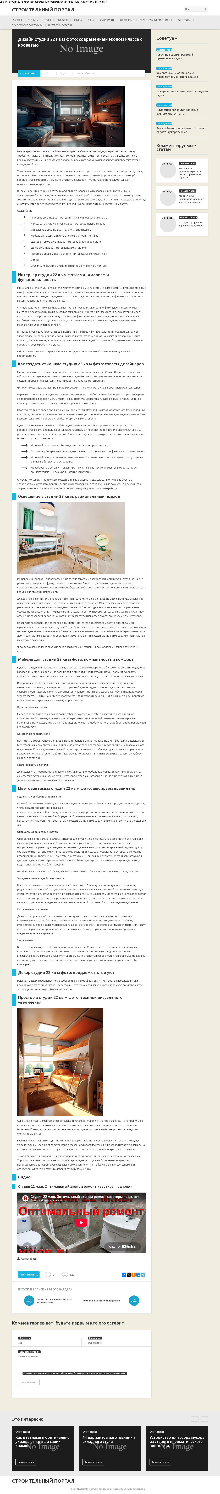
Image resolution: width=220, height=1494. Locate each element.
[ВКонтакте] (124, 1275)
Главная (17, 20)
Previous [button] (195, 1419)
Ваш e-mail (94, 1338)
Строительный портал (43, 9)
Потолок (62, 20)
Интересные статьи (60, 25)
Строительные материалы (156, 20)
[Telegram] (143, 1275)
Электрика (184, 20)
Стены (31, 20)
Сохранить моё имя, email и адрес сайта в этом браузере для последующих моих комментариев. (74, 1373)
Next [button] (204, 1419)
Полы (47, 20)
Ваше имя (25, 1338)
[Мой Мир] (138, 1275)
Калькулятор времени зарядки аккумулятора (191, 224)
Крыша (78, 20)
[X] (129, 1275)
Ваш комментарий (29, 1352)
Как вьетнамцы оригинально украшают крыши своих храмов (191, 199)
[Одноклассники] (133, 1275)
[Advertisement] (182, 294)
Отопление (127, 20)
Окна (91, 20)
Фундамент (107, 20)
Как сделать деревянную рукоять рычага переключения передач (190, 173)
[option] (53, 1301)
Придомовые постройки (27, 25)
